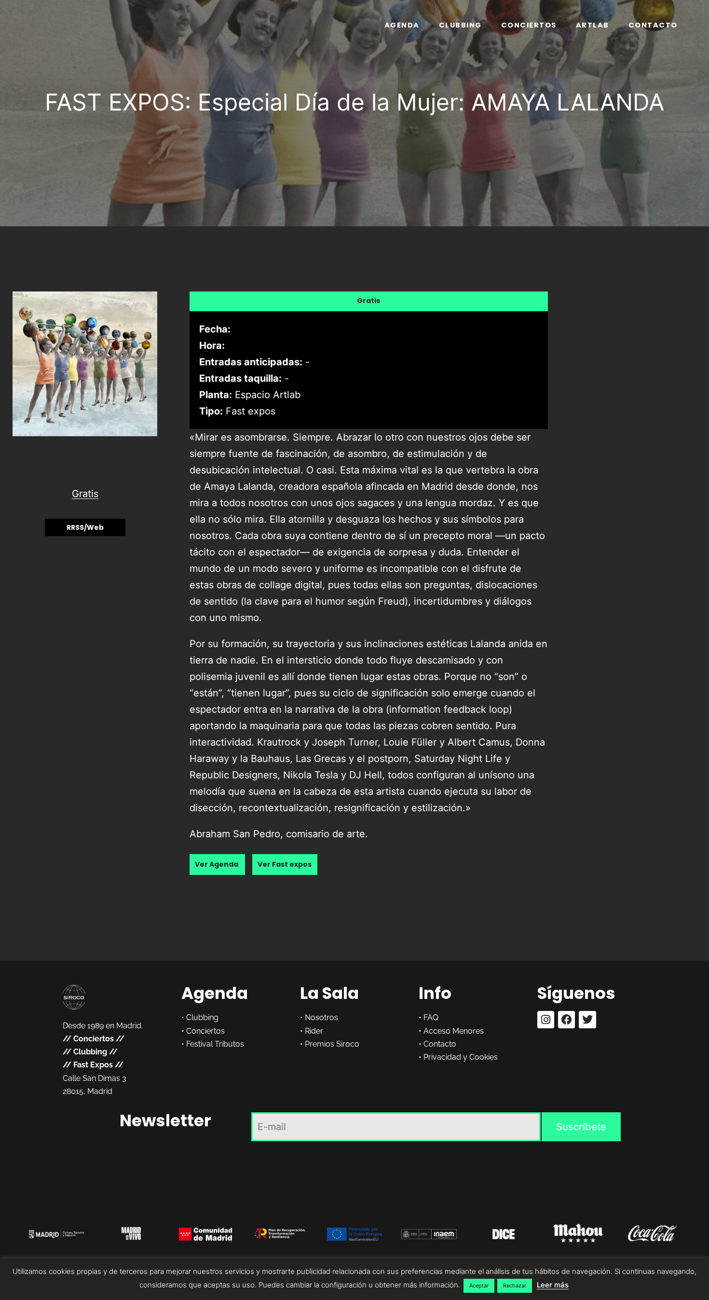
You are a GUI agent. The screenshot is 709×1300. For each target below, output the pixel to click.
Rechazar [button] (514, 1285)
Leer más (553, 1284)
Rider (314, 1031)
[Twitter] (587, 1019)
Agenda (402, 25)
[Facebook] (566, 1019)
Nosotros (321, 1017)
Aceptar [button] (479, 1285)
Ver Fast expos (285, 865)
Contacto (653, 25)
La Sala (329, 993)
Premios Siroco (332, 1044)
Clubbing (460, 25)
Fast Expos (93, 1064)
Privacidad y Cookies (460, 1057)
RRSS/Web (85, 527)
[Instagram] (545, 1019)
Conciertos (529, 25)
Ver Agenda (217, 865)
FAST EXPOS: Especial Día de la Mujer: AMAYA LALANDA (354, 102)
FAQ (430, 1017)
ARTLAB (592, 25)
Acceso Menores (453, 1031)
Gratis (85, 493)
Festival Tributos (215, 1044)
